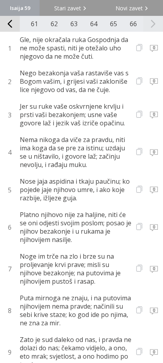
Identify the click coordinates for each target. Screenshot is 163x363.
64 (93, 23)
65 (113, 23)
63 (74, 23)
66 (133, 23)
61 (34, 23)
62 (54, 23)
